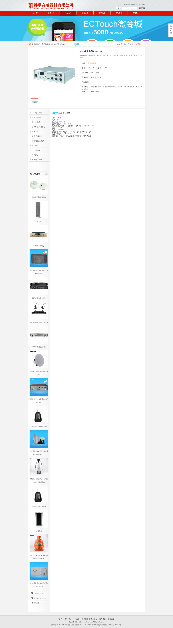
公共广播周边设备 (38, 127)
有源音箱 (39, 531)
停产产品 (35, 155)
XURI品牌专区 (37, 160)
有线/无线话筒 (37, 136)
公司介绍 (51, 13)
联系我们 (136, 13)
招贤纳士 (102, 13)
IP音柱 (84, 625)
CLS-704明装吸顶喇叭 (39, 197)
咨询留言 (119, 13)
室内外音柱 (36, 122)
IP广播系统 (36, 150)
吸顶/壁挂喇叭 (37, 117)
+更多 (46, 174)
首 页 (35, 13)
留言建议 (36, 598)
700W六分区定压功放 (39, 347)
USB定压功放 (37, 113)
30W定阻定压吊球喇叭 (39, 506)
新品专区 (35, 146)
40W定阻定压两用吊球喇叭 (38, 427)
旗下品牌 (142, 5)
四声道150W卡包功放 (39, 298)
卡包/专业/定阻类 (38, 141)
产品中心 (68, 13)
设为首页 (134, 5)
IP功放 (88, 625)
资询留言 (102, 619)
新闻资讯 (85, 13)
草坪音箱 (35, 131)
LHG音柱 (39, 221)
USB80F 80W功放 (38, 246)
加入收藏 (127, 5)
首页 (124, 44)
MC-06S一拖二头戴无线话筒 (39, 322)
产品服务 (130, 44)
